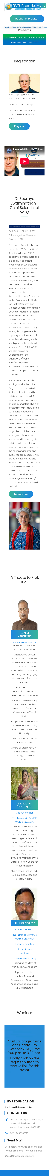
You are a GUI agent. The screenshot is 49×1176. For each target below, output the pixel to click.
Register (19, 126)
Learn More (21, 494)
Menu (41, 6)
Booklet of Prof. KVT (27, 18)
